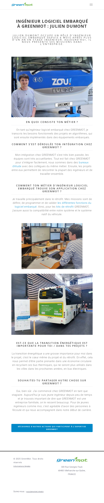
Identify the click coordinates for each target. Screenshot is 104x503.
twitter (38, 492)
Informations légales (21, 466)
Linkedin (31, 492)
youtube (46, 492)
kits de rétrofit (65, 206)
